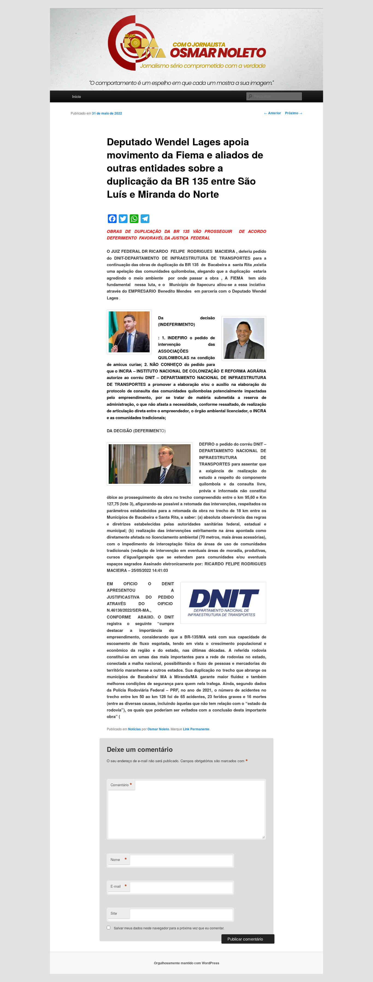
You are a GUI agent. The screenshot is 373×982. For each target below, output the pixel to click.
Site (114, 913)
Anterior (272, 112)
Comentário (121, 784)
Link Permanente (196, 728)
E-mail (119, 886)
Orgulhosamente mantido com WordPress (186, 962)
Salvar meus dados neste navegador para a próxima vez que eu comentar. (169, 928)
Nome (119, 859)
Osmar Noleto (158, 728)
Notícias (134, 728)
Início (76, 96)
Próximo (293, 112)
